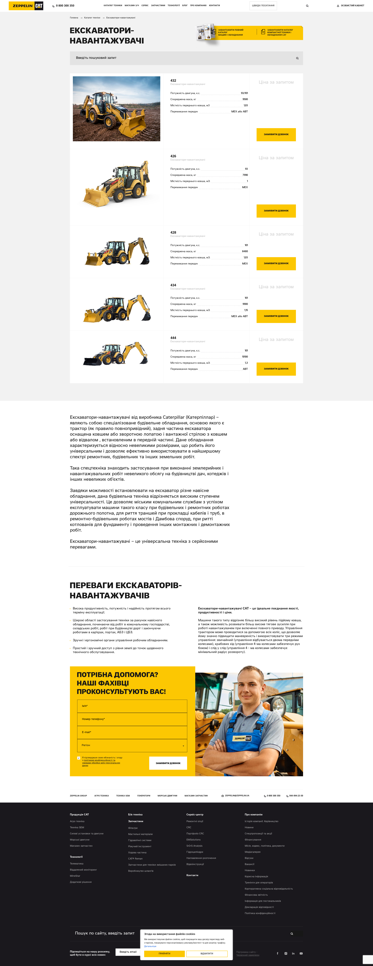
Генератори (143, 796)
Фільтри (133, 828)
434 (173, 285)
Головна (74, 18)
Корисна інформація (256, 877)
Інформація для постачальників (263, 901)
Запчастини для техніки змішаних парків (152, 865)
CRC (188, 827)
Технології (174, 6)
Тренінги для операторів (259, 883)
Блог (185, 6)
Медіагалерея (253, 852)
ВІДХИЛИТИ (207, 954)
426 (173, 156)
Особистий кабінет (352, 6)
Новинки (250, 870)
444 (173, 338)
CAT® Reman (135, 859)
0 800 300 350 (65, 6)
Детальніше (150, 947)
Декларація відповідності (259, 907)
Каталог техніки (113, 6)
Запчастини (158, 6)
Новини (249, 827)
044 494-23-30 (296, 796)
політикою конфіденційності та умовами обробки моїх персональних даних (101, 763)
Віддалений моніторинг (83, 870)
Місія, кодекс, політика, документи (265, 846)
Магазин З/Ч (132, 6)
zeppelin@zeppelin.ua (237, 796)
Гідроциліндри (194, 852)
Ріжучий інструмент (139, 846)
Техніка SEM (123, 796)
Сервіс (144, 6)
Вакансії (249, 864)
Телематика (76, 864)
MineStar (75, 876)
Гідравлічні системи (139, 840)
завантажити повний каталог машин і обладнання (230, 32)
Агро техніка (101, 796)
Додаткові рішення (81, 882)
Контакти (214, 6)
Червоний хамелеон (247, 955)
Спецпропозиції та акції (258, 834)
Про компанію (198, 6)
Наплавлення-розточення (201, 858)
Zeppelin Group (78, 796)
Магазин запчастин (196, 796)
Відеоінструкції (195, 864)
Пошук (307, 6)
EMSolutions (193, 840)
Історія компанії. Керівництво (261, 821)
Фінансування (253, 840)
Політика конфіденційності (260, 913)
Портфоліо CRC (195, 834)
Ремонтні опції (194, 821)
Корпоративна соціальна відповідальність (269, 889)
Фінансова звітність (256, 895)
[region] (186, 945)
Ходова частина (137, 853)
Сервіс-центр (194, 815)
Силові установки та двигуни (86, 834)
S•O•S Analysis (194, 846)
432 (173, 81)
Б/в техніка (135, 815)
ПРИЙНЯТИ (164, 954)
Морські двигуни (167, 796)
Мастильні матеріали (140, 834)
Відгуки (249, 858)
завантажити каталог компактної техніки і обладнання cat (280, 32)
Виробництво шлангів (140, 871)
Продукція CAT (79, 815)
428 (173, 233)
